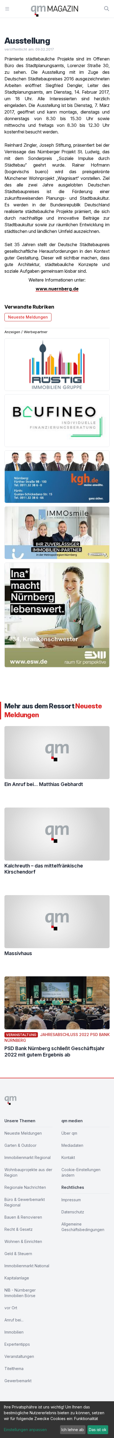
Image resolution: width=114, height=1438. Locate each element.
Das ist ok (98, 1429)
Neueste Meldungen (28, 317)
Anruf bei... (14, 1320)
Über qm (69, 1133)
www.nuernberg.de (57, 288)
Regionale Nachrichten (25, 1187)
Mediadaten (72, 1145)
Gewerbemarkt (18, 1380)
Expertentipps (17, 1344)
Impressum (71, 1199)
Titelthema (14, 1368)
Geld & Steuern (18, 1253)
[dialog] (57, 1419)
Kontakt (68, 1157)
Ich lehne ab (72, 1429)
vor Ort (10, 1307)
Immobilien (14, 1332)
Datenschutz (72, 1212)
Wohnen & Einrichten (23, 1241)
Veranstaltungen (19, 1356)
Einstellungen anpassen (25, 1429)
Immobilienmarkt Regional (27, 1157)
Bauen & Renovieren (23, 1217)
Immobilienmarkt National (26, 1265)
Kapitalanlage (16, 1278)
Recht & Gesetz (18, 1229)
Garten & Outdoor (20, 1145)
